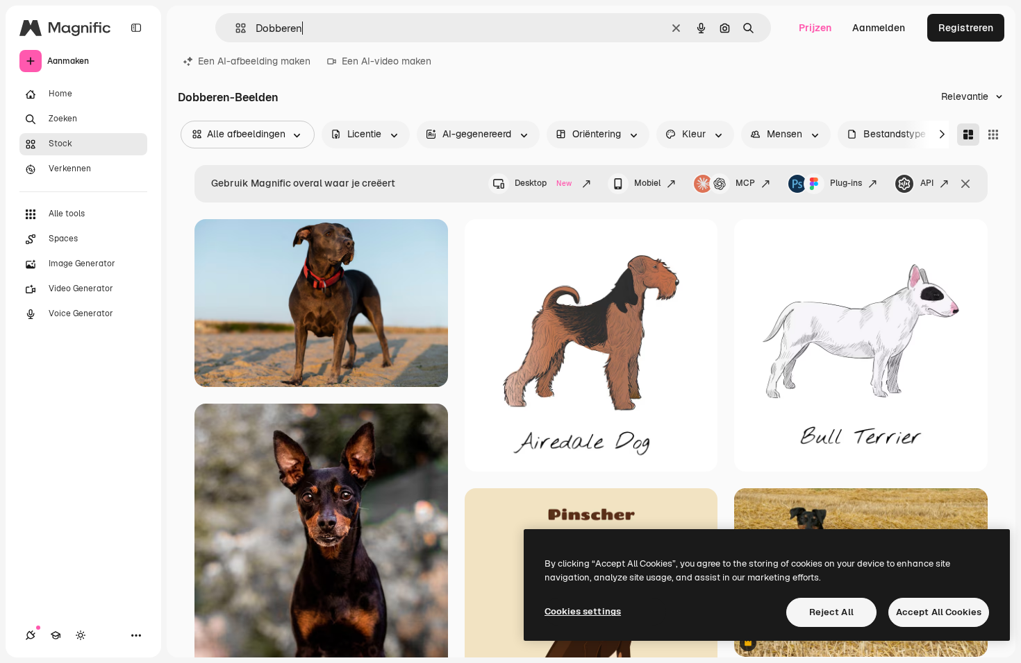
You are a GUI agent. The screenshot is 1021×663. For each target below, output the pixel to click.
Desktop (543, 183)
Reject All (831, 612)
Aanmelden (878, 27)
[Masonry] (968, 134)
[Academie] (55, 635)
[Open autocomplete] (235, 28)
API (926, 183)
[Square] (993, 134)
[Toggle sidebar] (136, 28)
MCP (745, 183)
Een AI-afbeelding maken (254, 61)
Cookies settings (583, 611)
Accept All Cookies (938, 612)
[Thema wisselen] (80, 635)
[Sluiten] (965, 183)
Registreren (965, 27)
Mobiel (647, 183)
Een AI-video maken (386, 61)
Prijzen (815, 27)
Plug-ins (846, 183)
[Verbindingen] (30, 635)
